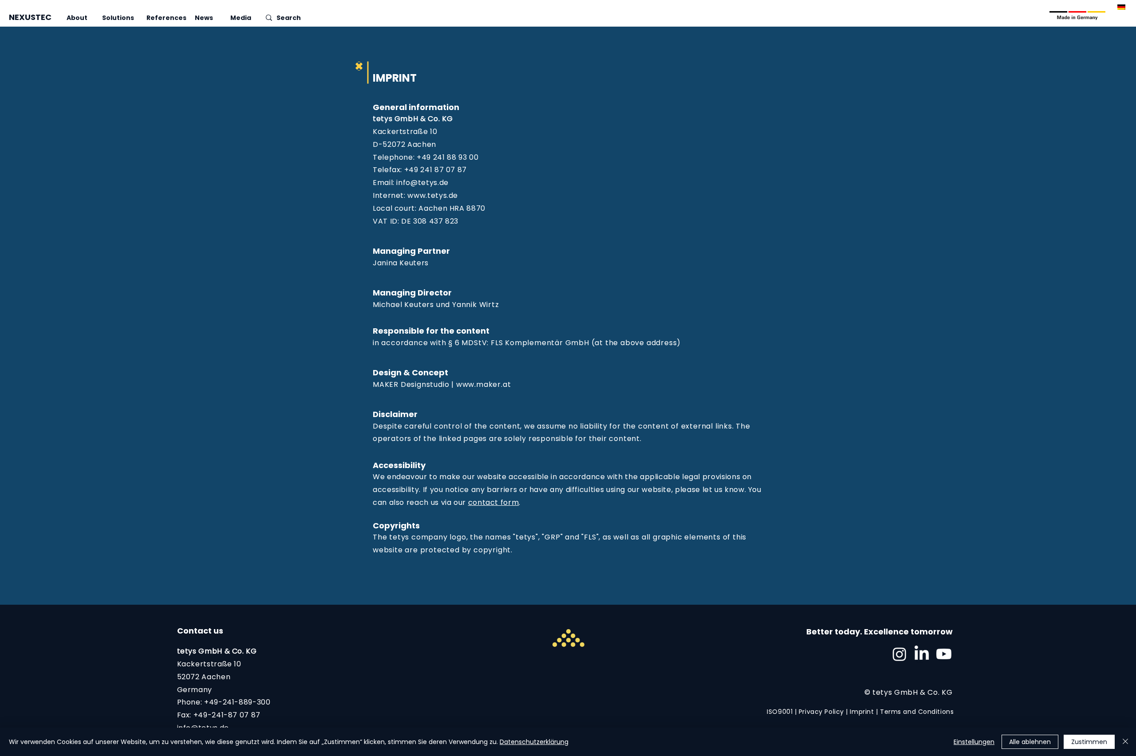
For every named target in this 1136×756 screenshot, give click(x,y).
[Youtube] (944, 654)
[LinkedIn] (922, 654)
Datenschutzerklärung (534, 741)
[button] (84, 18)
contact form (493, 502)
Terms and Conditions (917, 711)
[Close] (1125, 742)
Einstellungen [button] (974, 741)
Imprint (862, 711)
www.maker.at (483, 384)
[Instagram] (899, 654)
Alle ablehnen (1030, 741)
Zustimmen (1089, 741)
